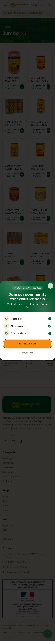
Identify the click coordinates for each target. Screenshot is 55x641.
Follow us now (27, 343)
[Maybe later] (50, 286)
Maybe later (27, 353)
